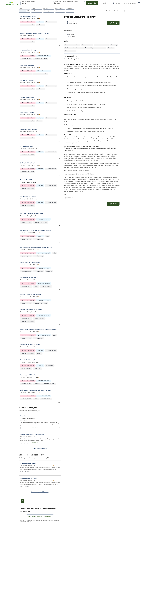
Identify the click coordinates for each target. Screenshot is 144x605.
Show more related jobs (40, 448)
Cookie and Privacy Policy (25, 521)
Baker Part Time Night (26, 180)
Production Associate (26, 416)
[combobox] (36, 3)
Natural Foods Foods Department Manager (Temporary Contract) (38, 329)
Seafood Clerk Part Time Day (28, 163)
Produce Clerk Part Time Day (28, 16)
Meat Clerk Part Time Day (27, 97)
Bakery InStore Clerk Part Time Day (30, 345)
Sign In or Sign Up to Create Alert (41, 516)
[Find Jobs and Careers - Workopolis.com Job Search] (11, 3)
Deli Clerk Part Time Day (27, 80)
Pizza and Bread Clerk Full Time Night (30, 294)
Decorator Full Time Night (27, 360)
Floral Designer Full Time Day (28, 375)
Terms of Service (47, 520)
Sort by (20, 8)
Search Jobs (92, 3)
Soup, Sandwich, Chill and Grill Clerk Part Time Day (34, 33)
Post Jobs (117, 3)
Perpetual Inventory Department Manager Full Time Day (36, 247)
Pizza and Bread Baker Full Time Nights (31, 310)
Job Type (45, 8)
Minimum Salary (59, 8)
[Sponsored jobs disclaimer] (124, 11)
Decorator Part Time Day (27, 112)
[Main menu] (139, 3)
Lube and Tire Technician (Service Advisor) (32, 435)
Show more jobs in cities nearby (40, 492)
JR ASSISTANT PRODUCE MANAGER (30, 262)
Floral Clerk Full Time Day (27, 65)
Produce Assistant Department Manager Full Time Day (35, 230)
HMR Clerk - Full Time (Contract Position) (31, 213)
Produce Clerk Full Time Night (28, 50)
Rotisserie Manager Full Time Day (29, 278)
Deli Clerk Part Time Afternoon (28, 197)
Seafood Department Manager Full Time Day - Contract (35, 390)
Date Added (69, 8)
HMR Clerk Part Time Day (27, 146)
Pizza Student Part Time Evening (29, 129)
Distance (33, 8)
